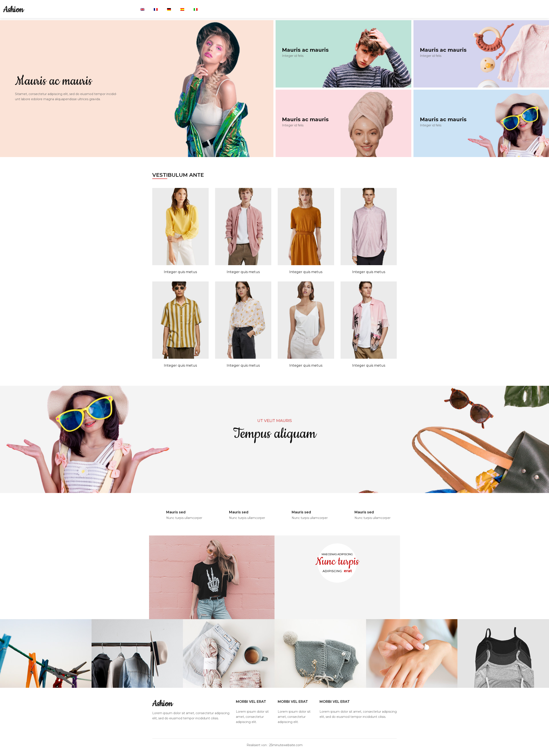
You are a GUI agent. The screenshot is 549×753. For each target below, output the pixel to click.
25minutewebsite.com (286, 745)
